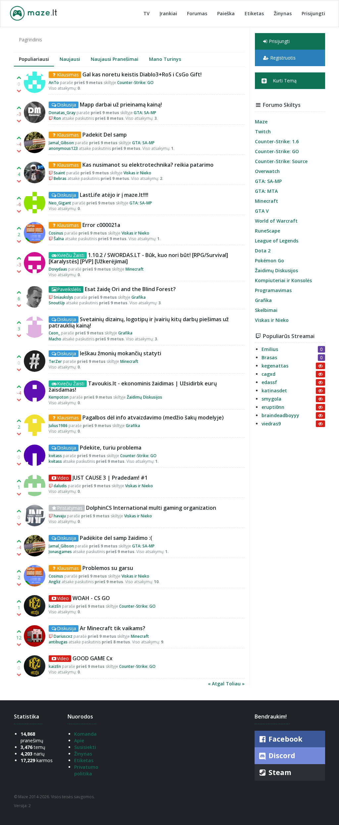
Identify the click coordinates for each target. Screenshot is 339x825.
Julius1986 (58, 425)
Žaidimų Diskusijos (144, 397)
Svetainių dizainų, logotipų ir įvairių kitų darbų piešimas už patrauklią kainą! (139, 322)
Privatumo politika (86, 770)
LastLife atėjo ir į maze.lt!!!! (114, 194)
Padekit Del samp (104, 134)
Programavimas (273, 290)
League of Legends (276, 241)
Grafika (138, 297)
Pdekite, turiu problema (110, 447)
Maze (261, 121)
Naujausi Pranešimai (114, 59)
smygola (271, 399)
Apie (79, 740)
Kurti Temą (284, 80)
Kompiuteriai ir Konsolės (283, 280)
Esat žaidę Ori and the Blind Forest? (130, 289)
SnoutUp (57, 303)
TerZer (55, 361)
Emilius (270, 349)
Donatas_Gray (62, 112)
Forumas (197, 13)
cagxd (268, 374)
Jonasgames (60, 551)
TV (146, 13)
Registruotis (283, 58)
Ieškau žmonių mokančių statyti (120, 353)
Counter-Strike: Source (281, 161)
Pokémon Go (269, 260)
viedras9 (271, 423)
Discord (281, 755)
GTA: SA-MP (145, 112)
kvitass (55, 455)
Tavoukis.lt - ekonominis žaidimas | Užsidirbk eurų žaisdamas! (133, 386)
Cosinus (56, 233)
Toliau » (235, 683)
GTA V (262, 211)
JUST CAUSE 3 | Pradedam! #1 (110, 477)
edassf (269, 382)
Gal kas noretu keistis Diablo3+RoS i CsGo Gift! (142, 74)
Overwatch (267, 171)
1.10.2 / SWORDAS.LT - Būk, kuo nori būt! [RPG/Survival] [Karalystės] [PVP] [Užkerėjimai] (138, 258)
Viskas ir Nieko (137, 173)
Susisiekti (85, 747)
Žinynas (283, 13)
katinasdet (274, 390)
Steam (279, 772)
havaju (60, 516)
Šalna (59, 238)
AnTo (54, 82)
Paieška (226, 13)
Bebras (60, 178)
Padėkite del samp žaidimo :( (116, 538)
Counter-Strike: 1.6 (277, 141)
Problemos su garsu (107, 568)
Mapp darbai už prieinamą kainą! (121, 104)
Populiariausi (34, 59)
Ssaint (59, 173)
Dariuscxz (63, 636)
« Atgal (217, 683)
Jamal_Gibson (61, 143)
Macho (55, 339)
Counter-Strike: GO (135, 82)
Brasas (269, 357)
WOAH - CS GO (91, 598)
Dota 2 (262, 250)
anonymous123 (63, 148)
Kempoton (59, 397)
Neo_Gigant (60, 203)
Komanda (85, 734)
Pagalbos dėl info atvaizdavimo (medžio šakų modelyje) (153, 417)
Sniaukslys (63, 297)
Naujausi (70, 59)
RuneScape (267, 231)
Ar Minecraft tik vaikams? (112, 628)
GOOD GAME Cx (93, 658)
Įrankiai (168, 13)
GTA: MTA (266, 191)
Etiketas (254, 13)
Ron (57, 118)
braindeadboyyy (280, 415)
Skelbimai (266, 310)
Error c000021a (101, 225)
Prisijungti (313, 13)
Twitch (263, 131)
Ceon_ (54, 333)
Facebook (284, 739)
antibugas (58, 642)
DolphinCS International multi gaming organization (151, 507)
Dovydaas (58, 269)
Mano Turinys (165, 59)
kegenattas (275, 366)
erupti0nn (273, 407)
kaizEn (55, 606)
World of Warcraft (276, 221)
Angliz (55, 582)
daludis (60, 486)
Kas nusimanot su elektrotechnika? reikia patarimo (148, 164)
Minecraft (134, 269)
